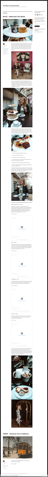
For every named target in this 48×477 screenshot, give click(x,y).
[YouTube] (38, 15)
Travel (3, 47)
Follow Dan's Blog (37, 26)
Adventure (4, 465)
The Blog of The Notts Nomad (11, 5)
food (3, 50)
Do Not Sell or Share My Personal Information (22, 473)
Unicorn (4, 54)
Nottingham (5, 51)
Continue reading (13, 463)
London (5, 50)
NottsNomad (4, 45)
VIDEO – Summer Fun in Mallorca (16, 434)
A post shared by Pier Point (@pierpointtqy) (22, 345)
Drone (3, 466)
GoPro (5, 466)
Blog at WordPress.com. (13, 473)
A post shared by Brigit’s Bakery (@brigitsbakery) (22, 239)
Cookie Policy (16, 475)
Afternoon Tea (4, 48)
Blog (6, 465)
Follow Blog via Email (39, 19)
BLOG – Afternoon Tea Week (14, 17)
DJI (7, 465)
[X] (42, 15)
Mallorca (7, 466)
